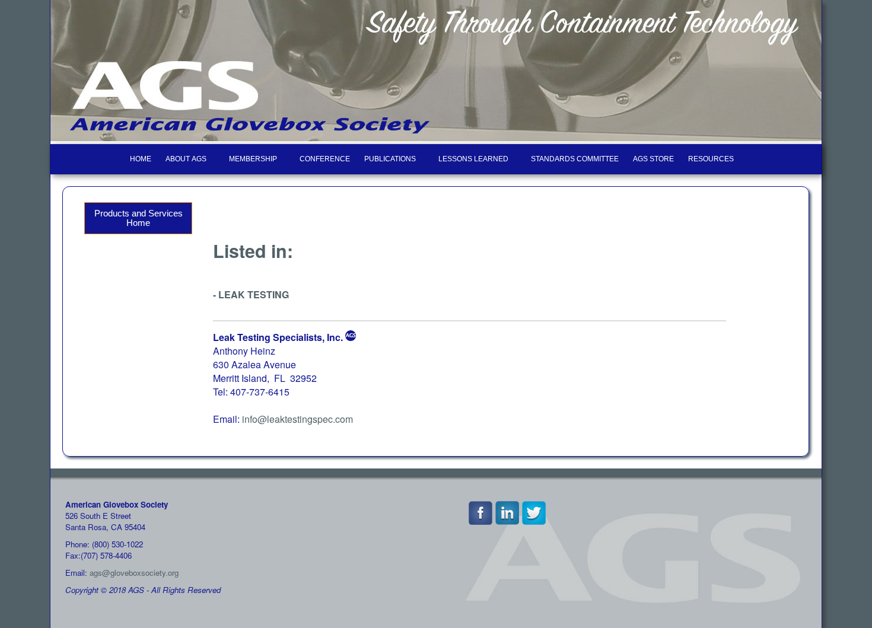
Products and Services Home (138, 218)
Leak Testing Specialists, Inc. (278, 337)
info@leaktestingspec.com (297, 419)
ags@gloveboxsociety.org (134, 572)
